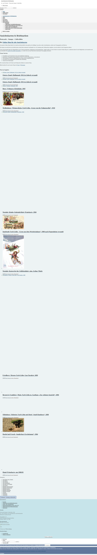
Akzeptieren (47, 545)
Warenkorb (5, 542)
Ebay (18, 65)
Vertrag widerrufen (48, 536)
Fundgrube (5, 493)
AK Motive (5, 480)
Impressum (7, 29)
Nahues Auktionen (6, 534)
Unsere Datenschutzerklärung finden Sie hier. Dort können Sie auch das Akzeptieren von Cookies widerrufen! (23, 551)
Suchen (14, 7)
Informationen (6, 22)
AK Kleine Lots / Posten (8, 479)
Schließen (2, 553)
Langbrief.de (5, 533)
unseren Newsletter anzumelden (14, 50)
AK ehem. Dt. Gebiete (7, 484)
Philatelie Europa (6, 489)
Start (4, 11)
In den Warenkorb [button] (14, 78)
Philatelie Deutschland (7, 487)
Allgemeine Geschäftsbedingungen (13, 24)
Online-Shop (5, 12)
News (4, 18)
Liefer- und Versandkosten (11, 26)
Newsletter (5, 13)
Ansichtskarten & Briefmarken (7, 1)
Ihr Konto (5, 539)
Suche (4, 540)
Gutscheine (5, 494)
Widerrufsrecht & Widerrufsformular (13, 27)
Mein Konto (5, 5)
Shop (4, 17)
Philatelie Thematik (7, 490)
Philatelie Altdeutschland (8, 486)
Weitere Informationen (39, 545)
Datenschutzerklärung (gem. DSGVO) (13, 25)
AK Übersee (5, 481)
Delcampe (23, 65)
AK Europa (5, 485)
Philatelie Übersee (6, 491)
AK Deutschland (6, 483)
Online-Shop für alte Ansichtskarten (15, 42)
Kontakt (7, 23)
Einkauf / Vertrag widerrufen (8, 497)
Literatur (4, 492)
